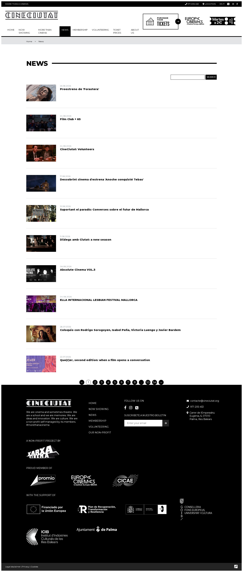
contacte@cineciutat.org (204, 400)
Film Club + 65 (70, 119)
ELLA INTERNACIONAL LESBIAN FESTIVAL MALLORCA (99, 300)
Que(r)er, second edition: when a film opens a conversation (105, 360)
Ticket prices (117, 31)
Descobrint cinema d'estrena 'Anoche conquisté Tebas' (102, 179)
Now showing (24, 31)
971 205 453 (193, 4)
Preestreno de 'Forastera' (79, 89)
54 (154, 382)
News (65, 29)
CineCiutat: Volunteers (77, 149)
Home (10, 29)
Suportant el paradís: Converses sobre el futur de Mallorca (104, 209)
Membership (97, 420)
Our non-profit (100, 432)
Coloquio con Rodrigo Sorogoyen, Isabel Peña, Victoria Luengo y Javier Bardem (120, 330)
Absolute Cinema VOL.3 (77, 269)
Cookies (34, 566)
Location (210, 4)
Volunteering (100, 29)
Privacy (25, 566)
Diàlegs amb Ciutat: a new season (85, 239)
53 (148, 382)
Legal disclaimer (12, 566)
